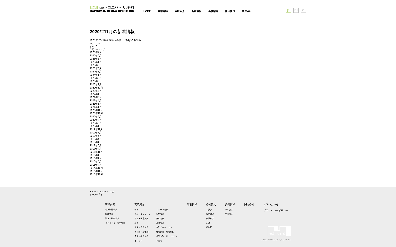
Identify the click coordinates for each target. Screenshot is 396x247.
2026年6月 (96, 55)
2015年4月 (96, 164)
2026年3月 (96, 58)
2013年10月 (96, 174)
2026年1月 (96, 62)
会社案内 (211, 204)
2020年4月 (96, 119)
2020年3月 (96, 123)
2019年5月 (96, 136)
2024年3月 (96, 71)
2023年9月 (96, 78)
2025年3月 (96, 68)
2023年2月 (96, 84)
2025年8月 (96, 65)
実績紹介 (139, 204)
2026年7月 (96, 52)
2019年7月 (96, 132)
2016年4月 (96, 155)
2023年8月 (96, 81)
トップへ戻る (96, 194)
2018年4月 (96, 142)
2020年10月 (96, 113)
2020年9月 (96, 116)
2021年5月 (96, 97)
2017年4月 (96, 148)
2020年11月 (96, 110)
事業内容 (110, 204)
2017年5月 (96, 145)
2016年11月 (96, 152)
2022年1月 (96, 94)
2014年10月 (96, 168)
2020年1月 (96, 126)
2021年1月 (96, 107)
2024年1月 (96, 75)
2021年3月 (96, 103)
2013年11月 (96, 171)
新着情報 (192, 204)
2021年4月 (96, 100)
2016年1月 (96, 158)
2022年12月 (96, 87)
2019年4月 (96, 139)
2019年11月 (96, 129)
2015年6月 (96, 161)
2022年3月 (96, 91)
